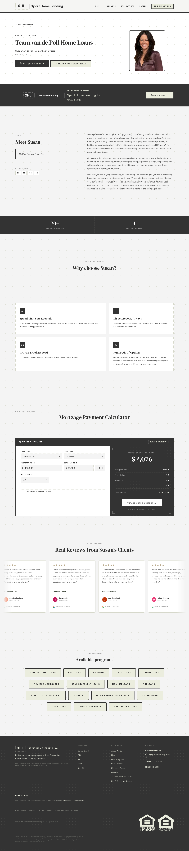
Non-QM (81, 768)
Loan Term (68, 451)
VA (79, 759)
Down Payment (70, 463)
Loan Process (117, 764)
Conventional (83, 751)
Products (111, 6)
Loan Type (25, 451)
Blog (113, 755)
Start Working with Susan (71, 64)
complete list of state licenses (73, 800)
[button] (44, 586)
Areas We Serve (118, 751)
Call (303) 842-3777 (33, 64)
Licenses (115, 772)
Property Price (28, 463)
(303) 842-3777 (161, 95)
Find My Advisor (162, 6)
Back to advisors (25, 24)
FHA (79, 755)
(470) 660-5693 (152, 767)
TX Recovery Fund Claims (122, 777)
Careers (143, 6)
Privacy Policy (45, 810)
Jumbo (81, 764)
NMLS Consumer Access (121, 781)
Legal (32, 810)
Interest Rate (27, 475)
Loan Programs (117, 759)
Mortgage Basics (118, 768)
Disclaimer (20, 810)
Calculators (127, 6)
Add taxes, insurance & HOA (38, 492)
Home (98, 6)
